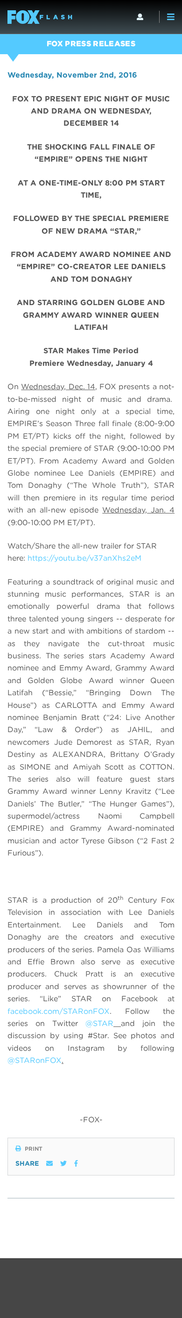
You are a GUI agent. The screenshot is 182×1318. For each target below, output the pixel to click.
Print (33, 1149)
